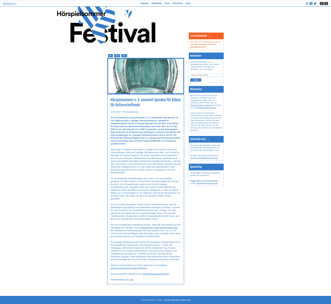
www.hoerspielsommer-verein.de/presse (129, 268)
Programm (144, 3)
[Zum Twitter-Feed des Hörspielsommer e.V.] (315, 3)
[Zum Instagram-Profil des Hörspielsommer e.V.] (306, 3)
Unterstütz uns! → (200, 139)
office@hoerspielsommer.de (207, 183)
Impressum (175, 300)
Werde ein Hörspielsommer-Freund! (204, 158)
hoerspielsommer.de (198, 47)
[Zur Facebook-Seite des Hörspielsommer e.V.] (311, 3)
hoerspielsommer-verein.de (200, 105)
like (110, 56)
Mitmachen (196, 89)
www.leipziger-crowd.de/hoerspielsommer (159, 227)
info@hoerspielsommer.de (206, 108)
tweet (117, 56)
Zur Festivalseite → (200, 35)
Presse (188, 3)
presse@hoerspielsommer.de (155, 274)
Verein (167, 3)
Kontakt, (167, 300)
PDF (131, 280)
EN (326, 3)
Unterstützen (178, 3)
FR (321, 3)
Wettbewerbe (156, 3)
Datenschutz (185, 300)
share (124, 56)
